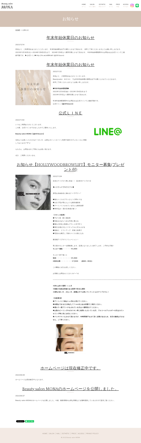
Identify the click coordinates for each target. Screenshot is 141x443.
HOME (84, 5)
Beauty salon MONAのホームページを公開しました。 (70, 389)
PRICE (118, 5)
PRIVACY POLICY (92, 433)
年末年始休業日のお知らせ (70, 38)
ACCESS (125, 5)
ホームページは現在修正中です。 (70, 368)
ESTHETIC (102, 5)
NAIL (111, 5)
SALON (92, 5)
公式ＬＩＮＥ (70, 113)
